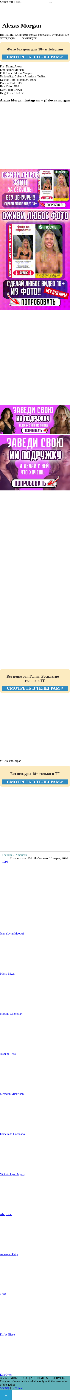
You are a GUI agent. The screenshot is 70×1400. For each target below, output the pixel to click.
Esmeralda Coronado (12, 1134)
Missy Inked (7, 973)
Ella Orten (6, 1374)
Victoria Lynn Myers (12, 1174)
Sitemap (5, 1387)
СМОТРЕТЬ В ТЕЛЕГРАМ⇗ (35, 57)
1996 (5, 861)
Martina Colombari (11, 1013)
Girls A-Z (17, 1387)
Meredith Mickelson (12, 1093)
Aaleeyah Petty (9, 1254)
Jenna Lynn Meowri (12, 933)
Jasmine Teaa (8, 1053)
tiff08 (3, 1294)
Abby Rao (6, 1214)
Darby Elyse (7, 1334)
